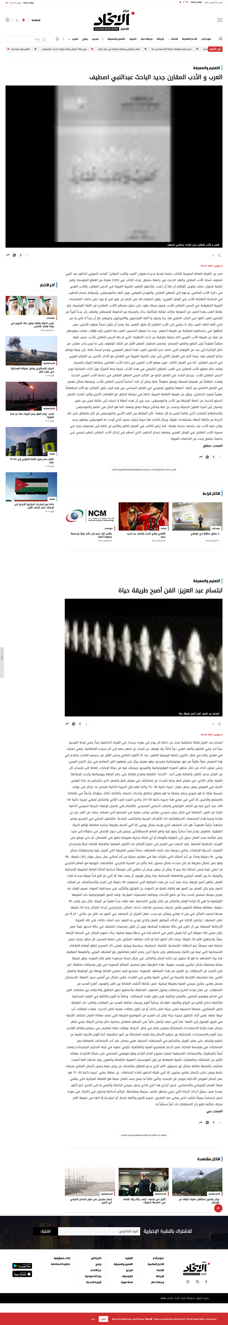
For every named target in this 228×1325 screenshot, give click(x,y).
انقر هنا (149, 1319)
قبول (103, 1319)
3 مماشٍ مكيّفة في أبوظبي (205, 534)
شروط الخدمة (93, 1282)
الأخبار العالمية (189, 38)
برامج (85, 38)
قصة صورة (127, 1282)
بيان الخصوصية (93, 1276)
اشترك (45, 1231)
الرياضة (160, 38)
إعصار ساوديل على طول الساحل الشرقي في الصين (91, 1201)
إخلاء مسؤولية (62, 1258)
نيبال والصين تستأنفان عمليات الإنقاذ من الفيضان (199, 1201)
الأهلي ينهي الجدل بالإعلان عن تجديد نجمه (146, 535)
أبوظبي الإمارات (192, 2)
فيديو (95, 38)
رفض (93, 1319)
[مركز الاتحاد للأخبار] (114, 20)
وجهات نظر (146, 38)
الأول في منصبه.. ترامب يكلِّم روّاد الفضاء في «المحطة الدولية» (144, 1201)
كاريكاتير (96, 1258)
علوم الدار (206, 38)
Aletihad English (60, 1264)
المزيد (74, 38)
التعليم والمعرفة (116, 38)
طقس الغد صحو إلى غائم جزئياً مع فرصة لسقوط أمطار (91, 535)
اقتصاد (174, 38)
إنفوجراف (127, 1276)
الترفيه (132, 38)
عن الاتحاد (95, 1270)
